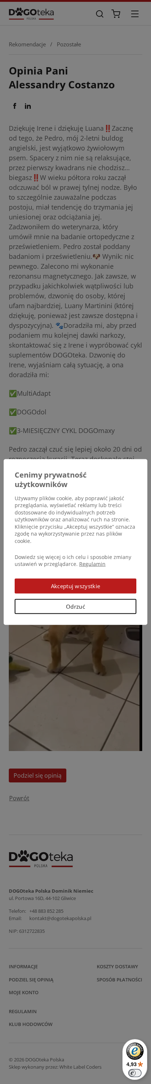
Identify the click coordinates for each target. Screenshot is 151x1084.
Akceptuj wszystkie (75, 585)
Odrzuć (75, 606)
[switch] (134, 1073)
